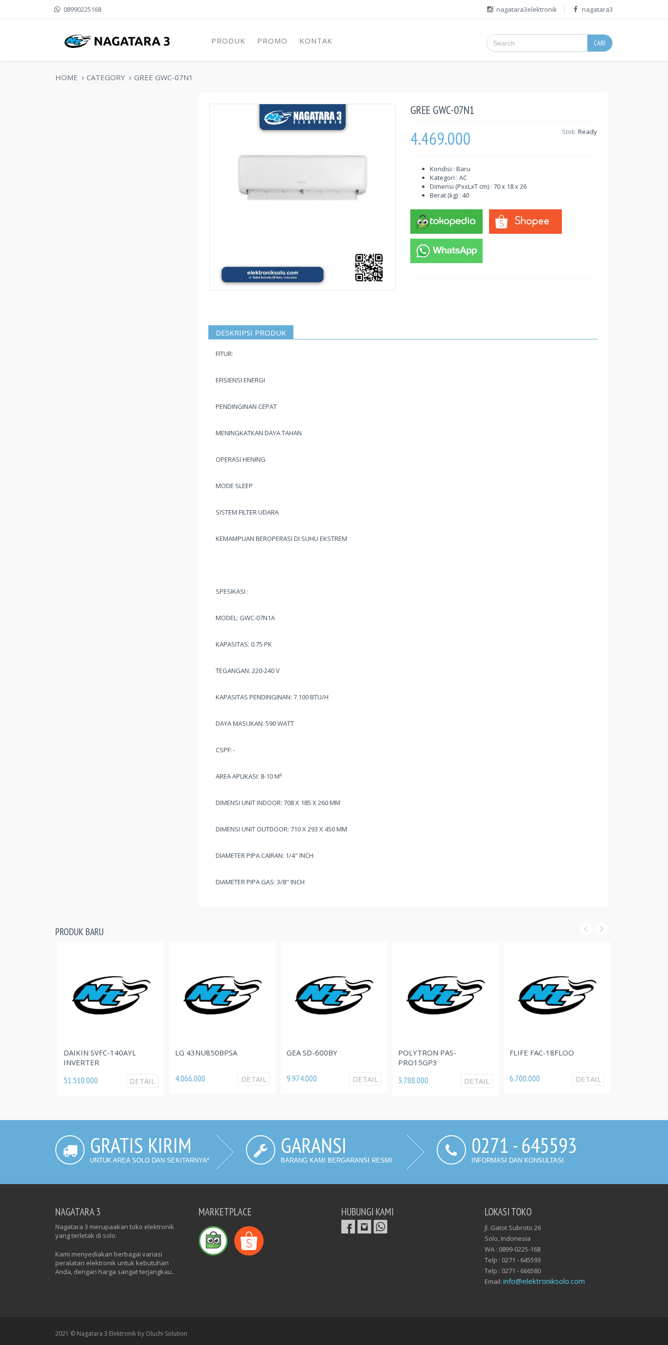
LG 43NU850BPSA (206, 1052)
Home (66, 77)
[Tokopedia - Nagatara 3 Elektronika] (446, 220)
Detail (142, 1081)
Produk (228, 40)
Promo (272, 40)
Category (106, 77)
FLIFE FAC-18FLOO (542, 1052)
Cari (599, 43)
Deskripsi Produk (251, 332)
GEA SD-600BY (312, 1052)
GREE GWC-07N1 (163, 77)
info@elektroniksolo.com (544, 1281)
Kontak (316, 40)
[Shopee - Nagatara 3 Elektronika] (525, 220)
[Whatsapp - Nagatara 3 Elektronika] (446, 250)
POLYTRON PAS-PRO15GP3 (427, 1057)
